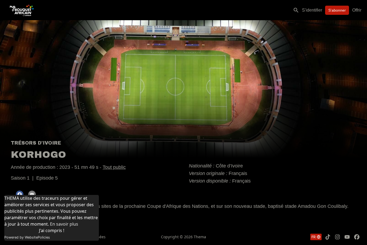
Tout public (114, 167)
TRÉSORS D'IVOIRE (36, 143)
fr (313, 236)
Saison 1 (20, 178)
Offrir (356, 10)
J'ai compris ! (51, 230)
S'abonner (337, 10)
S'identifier (312, 10)
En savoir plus (64, 224)
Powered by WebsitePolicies (27, 237)
